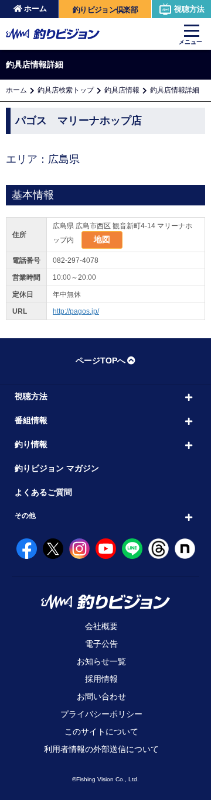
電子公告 (101, 643)
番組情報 (31, 420)
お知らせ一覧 (101, 661)
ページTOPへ (100, 360)
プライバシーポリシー (101, 714)
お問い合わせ (101, 696)
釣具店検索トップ (66, 90)
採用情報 (101, 679)
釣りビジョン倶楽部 (105, 9)
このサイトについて (101, 731)
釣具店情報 (121, 90)
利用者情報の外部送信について (101, 749)
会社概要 (101, 626)
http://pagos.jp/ (76, 311)
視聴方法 (189, 9)
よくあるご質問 (43, 492)
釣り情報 (31, 444)
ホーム (35, 8)
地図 (102, 239)
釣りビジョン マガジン (57, 468)
